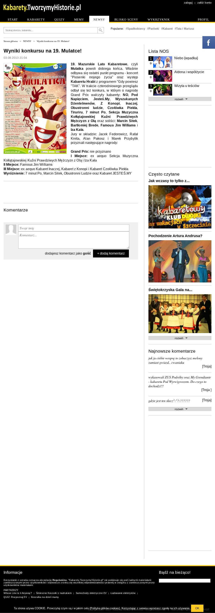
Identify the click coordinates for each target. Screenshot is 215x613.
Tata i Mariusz (185, 28)
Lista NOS (158, 51)
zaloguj (188, 2)
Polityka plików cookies (104, 608)
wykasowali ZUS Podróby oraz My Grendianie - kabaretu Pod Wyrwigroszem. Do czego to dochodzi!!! (179, 381)
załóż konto (204, 2)
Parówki (154, 28)
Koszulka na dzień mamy (45, 597)
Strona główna (11, 41)
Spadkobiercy (136, 28)
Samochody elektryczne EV (91, 593)
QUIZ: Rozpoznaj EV (15, 597)
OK (197, 608)
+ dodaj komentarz (111, 253)
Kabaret (168, 28)
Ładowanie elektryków (123, 593)
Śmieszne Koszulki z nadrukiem (54, 593)
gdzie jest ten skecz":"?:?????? (169, 400)
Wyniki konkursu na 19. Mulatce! (53, 41)
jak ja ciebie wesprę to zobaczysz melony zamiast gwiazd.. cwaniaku (175, 360)
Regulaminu (59, 580)
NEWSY (27, 41)
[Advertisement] (71, 191)
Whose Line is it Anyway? (18, 593)
